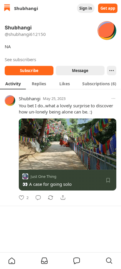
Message (80, 70)
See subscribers (20, 59)
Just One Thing (43, 176)
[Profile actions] (111, 70)
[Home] (7, 8)
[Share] (63, 197)
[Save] (108, 180)
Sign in (85, 8)
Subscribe (29, 70)
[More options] (113, 98)
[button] (11, 260)
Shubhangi (30, 98)
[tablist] (60, 83)
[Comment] (38, 197)
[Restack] (51, 197)
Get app (107, 8)
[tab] (13, 83)
